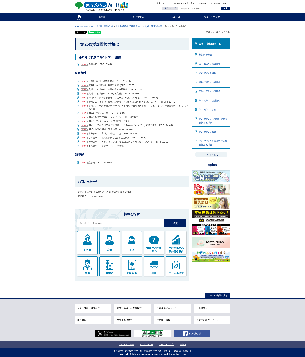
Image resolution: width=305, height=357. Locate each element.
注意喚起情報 (163, 320)
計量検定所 (202, 308)
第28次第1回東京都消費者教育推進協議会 (213, 120)
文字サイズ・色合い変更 (183, 3)
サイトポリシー (126, 344)
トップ (79, 19)
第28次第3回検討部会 (209, 82)
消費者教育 (138, 16)
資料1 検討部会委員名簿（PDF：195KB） (110, 81)
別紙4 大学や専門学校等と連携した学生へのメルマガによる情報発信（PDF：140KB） (131, 125)
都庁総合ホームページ (220, 3)
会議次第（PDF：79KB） (101, 64)
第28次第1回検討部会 (209, 100)
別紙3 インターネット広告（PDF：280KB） (110, 121)
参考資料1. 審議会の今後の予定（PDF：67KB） (113, 133)
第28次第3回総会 (207, 73)
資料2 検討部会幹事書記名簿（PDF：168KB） (112, 85)
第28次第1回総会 (207, 131)
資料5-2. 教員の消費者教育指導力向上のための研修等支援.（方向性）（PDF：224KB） (133, 101)
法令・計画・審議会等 (102, 26)
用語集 (183, 344)
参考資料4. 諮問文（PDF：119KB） (107, 146)
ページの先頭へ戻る (218, 295)
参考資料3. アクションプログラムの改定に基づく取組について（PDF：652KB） (129, 141)
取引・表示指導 (212, 16)
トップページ (81, 26)
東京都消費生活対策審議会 (128, 26)
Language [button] (202, 3)
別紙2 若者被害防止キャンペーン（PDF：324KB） (113, 117)
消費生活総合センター (168, 308)
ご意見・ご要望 (166, 344)
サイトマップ (170, 8)
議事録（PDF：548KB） (100, 162)
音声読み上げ (162, 3)
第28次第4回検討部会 (209, 63)
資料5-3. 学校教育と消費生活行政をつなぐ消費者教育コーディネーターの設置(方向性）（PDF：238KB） (138, 107)
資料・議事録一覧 (153, 26)
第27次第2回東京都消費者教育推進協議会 (213, 143)
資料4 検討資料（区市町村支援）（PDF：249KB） (114, 93)
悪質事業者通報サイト (128, 320)
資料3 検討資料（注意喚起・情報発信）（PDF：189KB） (118, 89)
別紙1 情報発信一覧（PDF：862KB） (107, 113)
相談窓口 (102, 16)
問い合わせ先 (146, 344)
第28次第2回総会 (207, 109)
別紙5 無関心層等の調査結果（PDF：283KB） (111, 129)
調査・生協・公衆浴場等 (129, 308)
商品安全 (175, 16)
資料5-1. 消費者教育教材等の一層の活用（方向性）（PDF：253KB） (123, 97)
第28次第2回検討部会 (209, 91)
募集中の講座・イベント (209, 320)
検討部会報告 (205, 54)
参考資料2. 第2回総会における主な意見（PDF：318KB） (117, 137)
